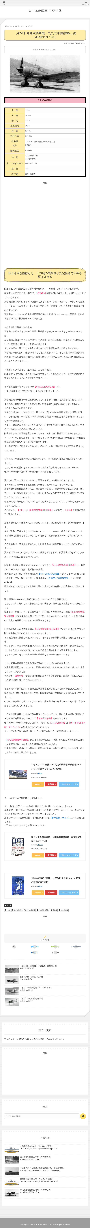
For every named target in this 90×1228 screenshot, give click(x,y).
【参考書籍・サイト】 (60, 818)
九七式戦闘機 (18, 910)
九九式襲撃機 (30, 910)
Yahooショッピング (69, 784)
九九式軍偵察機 (44, 910)
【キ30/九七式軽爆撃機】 (59, 578)
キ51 (8, 910)
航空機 (9, 905)
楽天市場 (51, 784)
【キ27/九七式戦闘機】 (49, 574)
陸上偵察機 (64, 910)
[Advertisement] (45, 201)
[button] (55, 952)
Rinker (40, 773)
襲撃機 (55, 910)
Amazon (38, 784)
